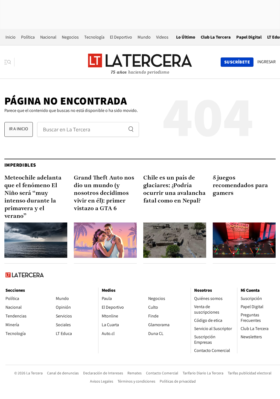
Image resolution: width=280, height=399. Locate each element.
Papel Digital (249, 37)
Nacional (48, 37)
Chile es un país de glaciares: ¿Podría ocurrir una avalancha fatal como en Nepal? (174, 189)
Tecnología (94, 37)
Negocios (70, 37)
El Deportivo (121, 37)
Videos (162, 37)
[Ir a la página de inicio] (140, 61)
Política (28, 37)
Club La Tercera (216, 37)
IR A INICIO (18, 129)
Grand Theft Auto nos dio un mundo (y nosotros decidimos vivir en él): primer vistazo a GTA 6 (104, 193)
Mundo (144, 37)
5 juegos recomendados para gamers (240, 185)
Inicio (10, 37)
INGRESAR (266, 61)
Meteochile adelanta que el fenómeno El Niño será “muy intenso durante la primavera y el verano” (33, 197)
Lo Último (185, 37)
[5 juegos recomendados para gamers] (244, 240)
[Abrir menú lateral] (9, 62)
